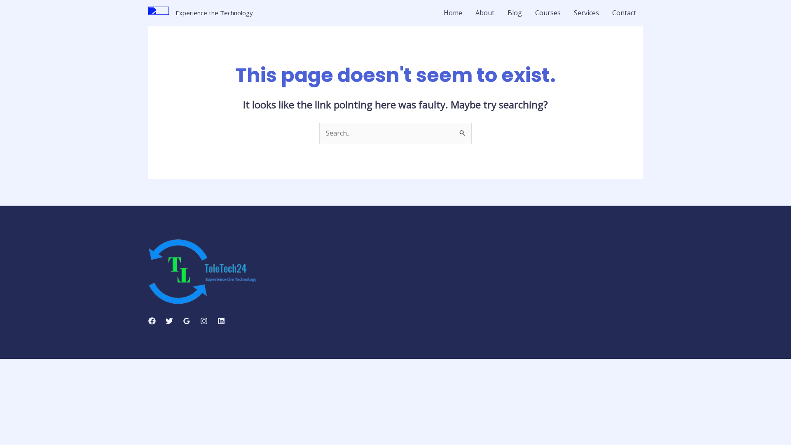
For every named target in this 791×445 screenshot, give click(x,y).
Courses (548, 12)
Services (586, 12)
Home (453, 12)
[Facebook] (152, 321)
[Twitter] (169, 321)
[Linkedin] (221, 321)
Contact (624, 12)
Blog (515, 12)
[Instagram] (204, 321)
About (484, 12)
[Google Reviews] (186, 321)
